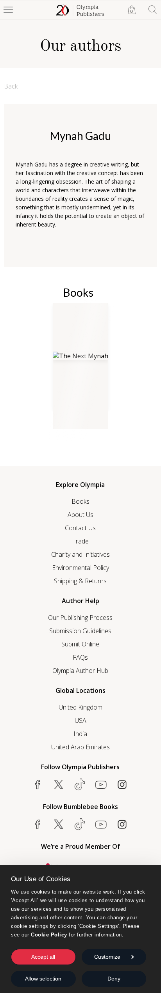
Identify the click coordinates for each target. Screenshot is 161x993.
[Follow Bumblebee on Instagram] (122, 824)
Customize (107, 957)
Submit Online (80, 644)
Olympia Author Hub (80, 670)
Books (80, 501)
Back (11, 86)
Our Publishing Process (80, 617)
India (80, 733)
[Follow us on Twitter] (59, 784)
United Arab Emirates (80, 747)
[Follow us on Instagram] (122, 784)
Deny (113, 978)
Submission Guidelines (80, 631)
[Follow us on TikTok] (80, 784)
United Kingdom (80, 707)
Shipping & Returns (80, 581)
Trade (80, 541)
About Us (80, 514)
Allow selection (43, 978)
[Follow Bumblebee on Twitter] (59, 824)
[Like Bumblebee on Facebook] (38, 824)
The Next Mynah (74, 416)
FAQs (80, 657)
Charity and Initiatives (80, 554)
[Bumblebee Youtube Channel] (101, 824)
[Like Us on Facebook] (38, 784)
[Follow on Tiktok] (80, 824)
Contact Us (80, 528)
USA (80, 720)
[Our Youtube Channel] (101, 784)
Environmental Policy (80, 567)
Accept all (43, 957)
